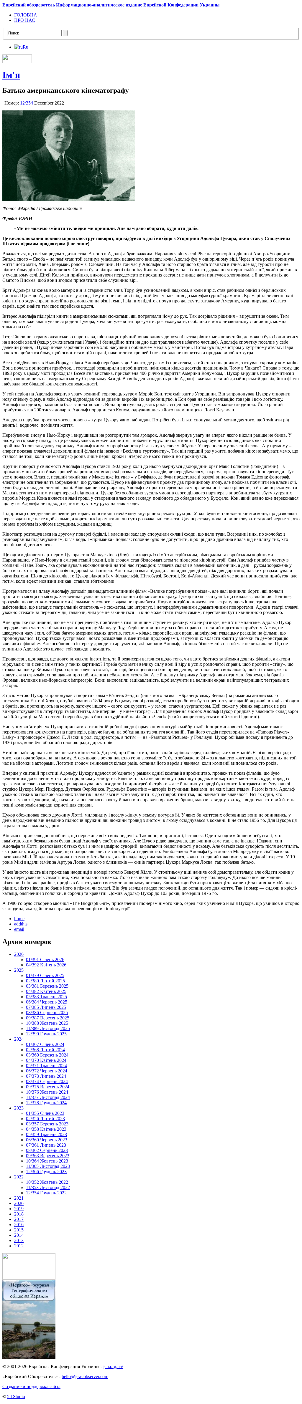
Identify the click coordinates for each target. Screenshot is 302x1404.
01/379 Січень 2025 (45, 975)
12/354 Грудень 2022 (46, 1192)
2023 (19, 1107)
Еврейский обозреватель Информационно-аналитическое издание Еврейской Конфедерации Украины (111, 4)
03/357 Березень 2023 (47, 1123)
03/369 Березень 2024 (47, 1054)
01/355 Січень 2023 (45, 1113)
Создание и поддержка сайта (31, 1386)
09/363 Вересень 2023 (47, 1155)
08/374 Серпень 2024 (47, 1081)
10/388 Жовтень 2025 (47, 1023)
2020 (19, 1203)
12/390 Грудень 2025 (46, 1033)
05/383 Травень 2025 (46, 996)
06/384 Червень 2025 (46, 1001)
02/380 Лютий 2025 (45, 980)
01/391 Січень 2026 (45, 959)
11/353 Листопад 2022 (48, 1187)
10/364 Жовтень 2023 (47, 1160)
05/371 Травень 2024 (46, 1065)
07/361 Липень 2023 (46, 1145)
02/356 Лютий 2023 (45, 1118)
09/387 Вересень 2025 (47, 1017)
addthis (20, 923)
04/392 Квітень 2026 (46, 964)
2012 (19, 1245)
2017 (19, 1219)
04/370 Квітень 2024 (46, 1060)
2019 (19, 1208)
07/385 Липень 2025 (46, 1007)
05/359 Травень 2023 (46, 1134)
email (19, 929)
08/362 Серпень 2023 (47, 1150)
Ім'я (11, 74)
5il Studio (16, 1396)
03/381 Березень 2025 (47, 986)
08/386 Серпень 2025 (47, 1012)
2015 (19, 1229)
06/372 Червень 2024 (46, 1070)
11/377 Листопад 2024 (48, 1097)
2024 (19, 1039)
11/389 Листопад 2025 (48, 1028)
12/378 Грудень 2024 (46, 1102)
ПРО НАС (24, 20)
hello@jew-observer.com (85, 1376)
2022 (19, 1176)
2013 (19, 1240)
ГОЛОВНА (25, 14)
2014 (19, 1235)
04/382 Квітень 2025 (46, 991)
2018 (19, 1213)
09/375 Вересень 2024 (47, 1086)
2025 (19, 970)
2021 (19, 1198)
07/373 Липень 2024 (46, 1076)
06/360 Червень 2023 (46, 1139)
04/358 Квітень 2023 (46, 1129)
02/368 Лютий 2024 (45, 1049)
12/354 (26, 102)
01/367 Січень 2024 (45, 1044)
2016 (19, 1224)
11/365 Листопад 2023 (48, 1166)
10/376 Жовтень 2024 (47, 1092)
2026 (19, 954)
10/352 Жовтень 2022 (47, 1182)
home (19, 918)
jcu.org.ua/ (113, 1366)
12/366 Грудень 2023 (46, 1171)
